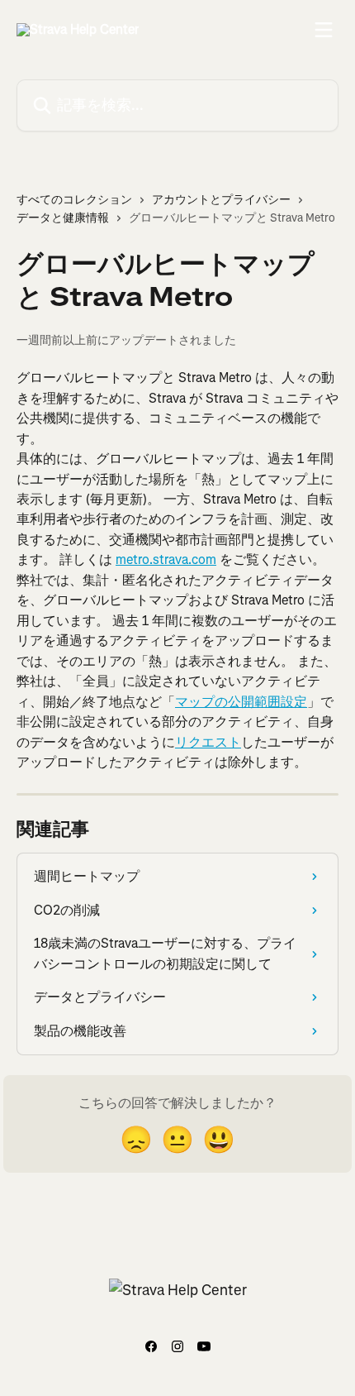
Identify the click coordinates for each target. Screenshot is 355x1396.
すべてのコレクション (74, 200)
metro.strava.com (166, 559)
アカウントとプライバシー (221, 200)
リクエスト (208, 742)
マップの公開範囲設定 (241, 701)
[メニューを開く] (323, 30)
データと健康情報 (63, 218)
